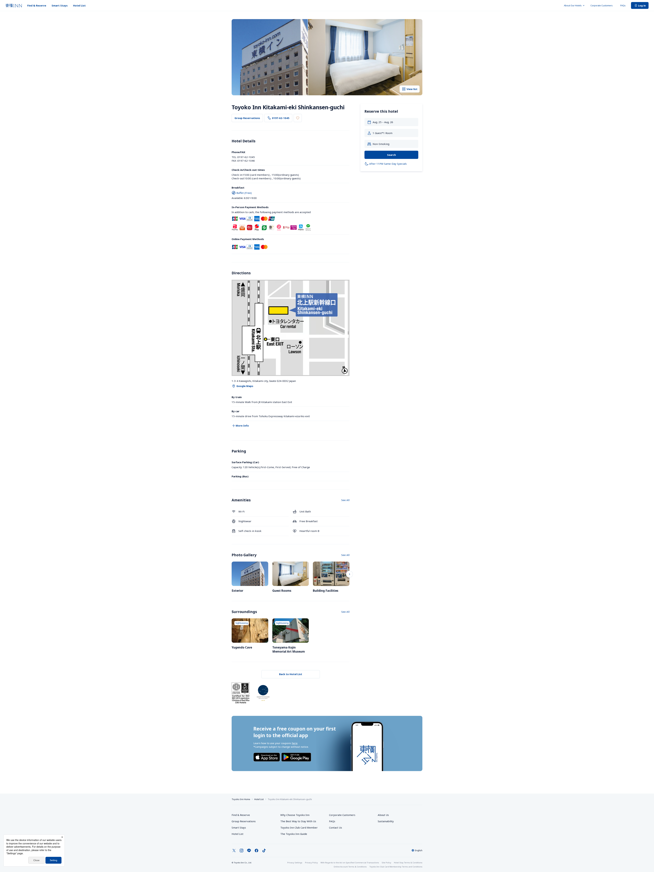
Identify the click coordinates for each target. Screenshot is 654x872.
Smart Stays (60, 5)
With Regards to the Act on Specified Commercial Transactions (350, 862)
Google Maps (244, 386)
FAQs (623, 5)
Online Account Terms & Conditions (350, 866)
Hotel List (79, 5)
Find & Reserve (36, 5)
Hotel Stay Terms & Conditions (408, 862)
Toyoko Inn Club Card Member (299, 827)
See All (345, 500)
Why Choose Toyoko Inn (294, 815)
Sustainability (386, 821)
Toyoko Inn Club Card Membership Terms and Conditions (395, 866)
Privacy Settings (294, 862)
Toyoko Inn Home (241, 799)
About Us (383, 815)
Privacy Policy (311, 862)
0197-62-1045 (280, 118)
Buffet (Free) (244, 193)
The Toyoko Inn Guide (293, 834)
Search (391, 154)
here (295, 743)
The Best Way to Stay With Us (298, 821)
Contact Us (335, 827)
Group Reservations (247, 118)
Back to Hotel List (290, 674)
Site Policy (386, 862)
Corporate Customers (602, 5)
